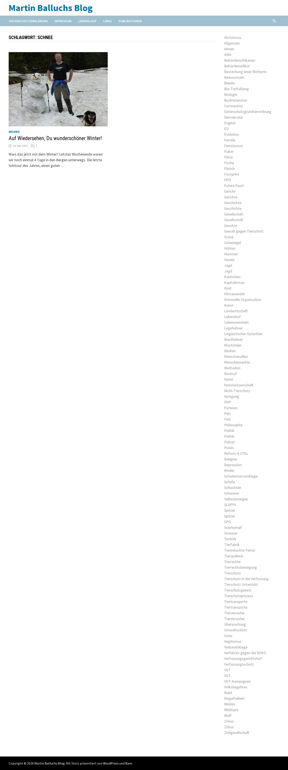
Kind (227, 288)
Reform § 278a (236, 453)
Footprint (231, 174)
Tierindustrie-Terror (239, 550)
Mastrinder (232, 345)
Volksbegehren (235, 687)
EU (226, 128)
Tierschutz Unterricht (241, 584)
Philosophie (233, 424)
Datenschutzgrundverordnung (247, 111)
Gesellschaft (233, 214)
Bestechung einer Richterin (245, 71)
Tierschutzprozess (238, 595)
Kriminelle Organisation (242, 299)
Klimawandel (234, 293)
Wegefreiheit (234, 698)
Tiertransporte (235, 601)
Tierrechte (232, 561)
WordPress (111, 763)
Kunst (228, 305)
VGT (227, 669)
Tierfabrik (232, 544)
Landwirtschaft (236, 311)
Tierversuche (234, 612)
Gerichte (230, 197)
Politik (229, 430)
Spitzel (229, 510)
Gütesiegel (232, 242)
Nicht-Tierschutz (237, 390)
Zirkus (229, 721)
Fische (229, 162)
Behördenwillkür (237, 66)
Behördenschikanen (239, 60)
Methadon (232, 367)
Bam (128, 763)
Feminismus (233, 145)
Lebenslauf (87, 21)
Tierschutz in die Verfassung (246, 578)
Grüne (228, 236)
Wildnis (14, 132)
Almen (229, 48)
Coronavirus (233, 105)
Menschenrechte (237, 362)
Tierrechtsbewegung (240, 567)
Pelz (227, 413)
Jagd (228, 265)
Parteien (230, 407)
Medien (230, 350)
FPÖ (227, 179)
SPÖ (227, 521)
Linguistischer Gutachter (243, 333)
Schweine (231, 493)
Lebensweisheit (236, 322)
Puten (229, 447)
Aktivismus (232, 37)
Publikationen (130, 21)
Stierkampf (233, 527)
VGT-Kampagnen (237, 681)
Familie (229, 140)
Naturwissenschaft (238, 385)
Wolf (227, 715)
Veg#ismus (232, 641)
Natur (228, 379)
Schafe (229, 481)
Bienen (229, 83)
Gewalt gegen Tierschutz (244, 231)
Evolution (231, 134)
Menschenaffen (236, 356)
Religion (230, 459)
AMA (227, 54)
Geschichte (232, 202)
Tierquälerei (233, 555)
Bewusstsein (234, 77)
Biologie (230, 94)
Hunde (229, 259)
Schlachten (232, 487)
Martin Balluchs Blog (51, 8)
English (230, 122)
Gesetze (230, 225)
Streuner (231, 533)
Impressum (63, 21)
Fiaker (229, 151)
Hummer (231, 254)
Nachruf (230, 373)
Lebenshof (232, 316)
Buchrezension (235, 100)
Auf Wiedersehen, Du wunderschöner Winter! (55, 138)
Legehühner (233, 328)
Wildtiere (231, 709)
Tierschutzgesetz (238, 590)
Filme (228, 157)
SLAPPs (230, 504)
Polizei (229, 442)
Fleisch (229, 168)
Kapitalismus (234, 282)
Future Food (234, 185)
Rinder (229, 470)
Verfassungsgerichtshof (243, 658)
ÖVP (227, 402)
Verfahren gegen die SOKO (245, 652)
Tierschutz (232, 573)
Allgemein (232, 43)
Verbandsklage (235, 647)
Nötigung (231, 396)
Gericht (230, 191)
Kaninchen (232, 276)
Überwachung (235, 624)
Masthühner (233, 339)
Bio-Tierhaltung (236, 88)
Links (107, 21)
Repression (233, 464)
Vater (228, 635)
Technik (230, 538)
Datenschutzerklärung (28, 21)
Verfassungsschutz (239, 664)
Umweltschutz (235, 630)
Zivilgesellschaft (236, 732)
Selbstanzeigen (236, 499)
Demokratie (233, 117)
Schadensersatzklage (241, 476)
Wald (228, 692)
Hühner (230, 248)
